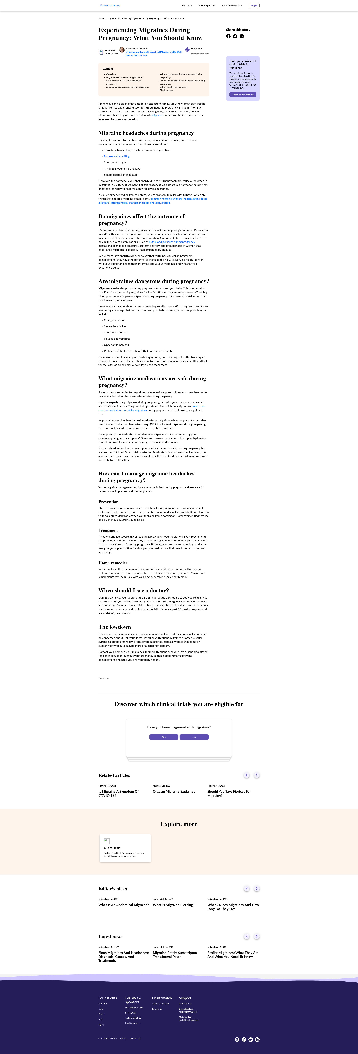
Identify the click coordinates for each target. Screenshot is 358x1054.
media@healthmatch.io (189, 1020)
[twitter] (235, 38)
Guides (101, 1014)
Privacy (123, 1039)
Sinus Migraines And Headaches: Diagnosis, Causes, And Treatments (123, 957)
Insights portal (131, 1023)
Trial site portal (131, 1018)
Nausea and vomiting (117, 156)
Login (100, 1019)
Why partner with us (134, 1008)
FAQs (100, 1009)
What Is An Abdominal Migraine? (123, 905)
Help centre (184, 1004)
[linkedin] (242, 38)
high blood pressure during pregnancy (172, 242)
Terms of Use (135, 1039)
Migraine (111, 18)
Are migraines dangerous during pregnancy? (127, 87)
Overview (111, 74)
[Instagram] (237, 1041)
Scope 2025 (130, 1013)
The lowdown (166, 90)
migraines (158, 115)
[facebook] (228, 38)
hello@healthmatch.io (188, 1012)
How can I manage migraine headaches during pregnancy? (182, 82)
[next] (257, 775)
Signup (101, 1025)
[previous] (246, 775)
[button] (254, 5)
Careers (155, 1009)
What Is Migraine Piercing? (173, 905)
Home (101, 18)
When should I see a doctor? (174, 87)
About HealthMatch (160, 1004)
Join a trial (102, 1004)
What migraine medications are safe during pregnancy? (181, 76)
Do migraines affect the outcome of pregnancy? (123, 82)
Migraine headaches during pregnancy (124, 77)
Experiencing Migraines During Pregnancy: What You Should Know (151, 18)
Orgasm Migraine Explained (174, 791)
